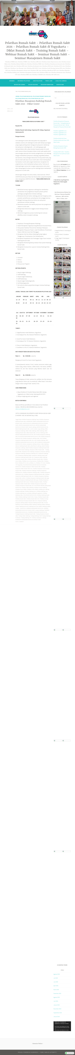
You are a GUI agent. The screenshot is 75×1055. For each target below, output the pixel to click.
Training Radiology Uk (26, 517)
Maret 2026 (56, 989)
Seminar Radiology (39, 510)
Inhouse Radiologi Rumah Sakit (22, 446)
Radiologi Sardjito (46, 506)
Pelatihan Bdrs (40, 461)
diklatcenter (10, 111)
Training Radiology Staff (35, 516)
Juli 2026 (56, 978)
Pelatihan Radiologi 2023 (30, 491)
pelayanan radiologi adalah (21, 502)
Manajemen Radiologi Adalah (24, 455)
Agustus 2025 (57, 997)
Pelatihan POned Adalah (20, 489)
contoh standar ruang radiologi (37, 429)
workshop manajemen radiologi (39, 517)
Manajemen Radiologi (20, 453)
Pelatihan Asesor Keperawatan (29, 461)
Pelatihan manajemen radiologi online (31, 472)
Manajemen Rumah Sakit (21, 459)
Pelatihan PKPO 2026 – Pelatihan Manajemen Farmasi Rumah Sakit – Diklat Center (62, 153)
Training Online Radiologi (24, 516)
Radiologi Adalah (41, 504)
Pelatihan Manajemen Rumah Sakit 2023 (24, 485)
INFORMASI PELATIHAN (24, 81)
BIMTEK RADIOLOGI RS (42, 427)
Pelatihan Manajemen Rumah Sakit (38, 483)
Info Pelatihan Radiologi (39, 440)
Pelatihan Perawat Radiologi (42, 96)
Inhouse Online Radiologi (42, 444)
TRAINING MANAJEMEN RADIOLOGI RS (37, 512)
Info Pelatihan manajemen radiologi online (29, 438)
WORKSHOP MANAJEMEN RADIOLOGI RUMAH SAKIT (28, 519)
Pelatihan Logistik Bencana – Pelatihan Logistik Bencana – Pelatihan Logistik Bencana (60, 132)
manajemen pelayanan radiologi (42, 451)
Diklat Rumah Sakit (30, 432)
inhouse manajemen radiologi (29, 444)
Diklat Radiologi (40, 430)
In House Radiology (40, 432)
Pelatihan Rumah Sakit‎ (20, 498)
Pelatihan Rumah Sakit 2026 (32, 498)
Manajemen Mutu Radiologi (28, 451)
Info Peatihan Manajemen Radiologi (42, 434)
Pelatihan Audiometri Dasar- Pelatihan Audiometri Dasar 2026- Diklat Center (61, 140)
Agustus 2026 (57, 974)
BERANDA (12, 81)
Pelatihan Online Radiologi (27, 487)
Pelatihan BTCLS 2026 (23, 463)
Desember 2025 (57, 993)
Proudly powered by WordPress (28, 1052)
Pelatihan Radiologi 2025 (21, 493)
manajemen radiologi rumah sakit (39, 455)
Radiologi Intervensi (24, 506)
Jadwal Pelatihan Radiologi (23, 96)
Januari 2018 (57, 1016)
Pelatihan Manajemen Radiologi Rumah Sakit (34, 474)
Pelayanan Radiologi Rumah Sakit (36, 502)
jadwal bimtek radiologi (35, 446)
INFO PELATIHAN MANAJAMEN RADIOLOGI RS (26, 436)
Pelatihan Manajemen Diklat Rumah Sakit (31, 466)
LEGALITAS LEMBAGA (61, 81)
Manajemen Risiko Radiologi (40, 457)
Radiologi (34, 504)
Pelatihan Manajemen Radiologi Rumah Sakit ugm (26, 480)
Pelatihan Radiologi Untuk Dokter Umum (27, 497)
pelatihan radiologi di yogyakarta (34, 493)
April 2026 (56, 985)
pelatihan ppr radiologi (43, 489)
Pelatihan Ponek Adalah (32, 489)
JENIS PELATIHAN (37, 81)
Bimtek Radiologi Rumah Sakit (22, 429)
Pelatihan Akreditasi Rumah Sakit (35, 459)
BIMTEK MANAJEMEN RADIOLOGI (27, 425)
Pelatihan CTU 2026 (40, 463)
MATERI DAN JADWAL (19, 84)
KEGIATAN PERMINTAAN (47, 84)
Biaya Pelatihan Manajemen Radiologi (27, 419)
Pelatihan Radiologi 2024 (36, 98)
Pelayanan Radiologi (42, 500)
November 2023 (57, 1009)
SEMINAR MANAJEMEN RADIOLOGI (34, 508)
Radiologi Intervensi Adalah (35, 506)
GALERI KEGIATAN (33, 84)
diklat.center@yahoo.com (22, 409)
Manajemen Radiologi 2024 (32, 453)
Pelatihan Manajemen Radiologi (29, 470)
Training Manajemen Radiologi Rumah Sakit (25, 514)
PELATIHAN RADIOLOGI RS (29, 495)
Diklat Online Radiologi (31, 430)
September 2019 (58, 1012)
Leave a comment (19, 521)
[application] (62, 1026)
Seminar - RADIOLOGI (20, 508)
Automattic (53, 1052)
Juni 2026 (56, 982)
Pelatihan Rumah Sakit (43, 497)
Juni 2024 (56, 1001)
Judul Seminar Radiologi (23, 449)
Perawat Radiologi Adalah (26, 504)
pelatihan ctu (32, 463)
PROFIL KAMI (48, 81)
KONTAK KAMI (60, 84)
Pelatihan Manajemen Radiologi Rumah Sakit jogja (37, 478)
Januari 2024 (57, 1005)
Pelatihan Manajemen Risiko (36, 482)
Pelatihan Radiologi (21, 98)
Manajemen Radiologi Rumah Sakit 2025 (24, 457)
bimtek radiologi (32, 427)
